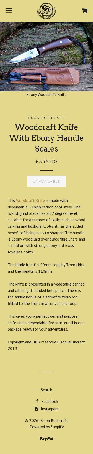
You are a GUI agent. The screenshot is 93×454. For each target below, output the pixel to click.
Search (46, 389)
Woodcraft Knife (31, 200)
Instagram (49, 408)
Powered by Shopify (47, 426)
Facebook (49, 401)
